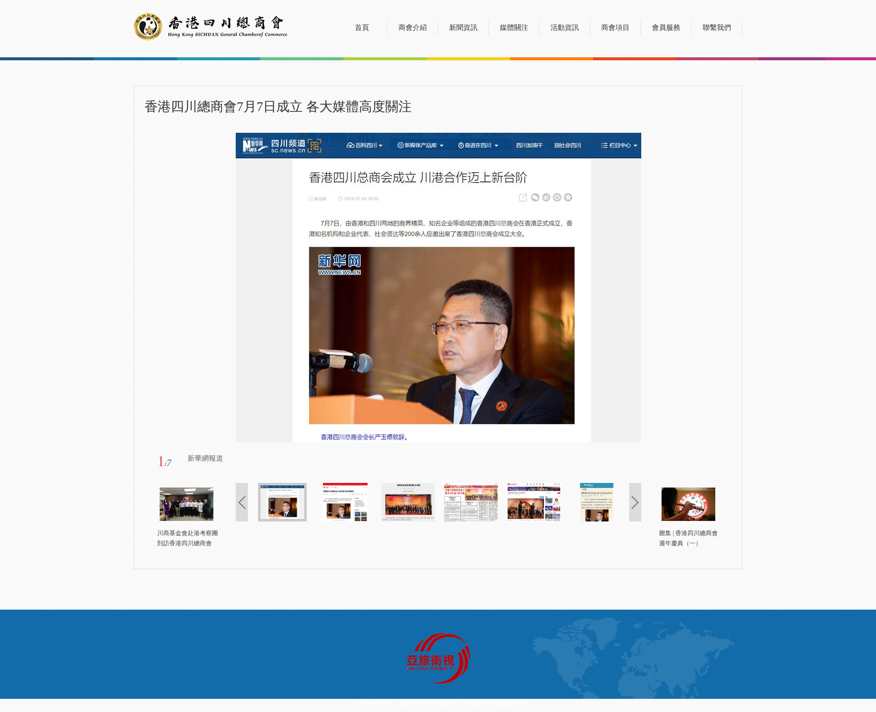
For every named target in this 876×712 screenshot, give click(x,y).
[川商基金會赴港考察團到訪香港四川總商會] (186, 518)
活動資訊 (565, 27)
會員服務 (666, 27)
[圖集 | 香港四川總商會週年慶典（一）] (688, 518)
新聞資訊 (463, 27)
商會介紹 (412, 27)
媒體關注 (514, 27)
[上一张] (298, 287)
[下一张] (579, 287)
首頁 (362, 27)
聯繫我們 (717, 27)
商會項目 (615, 27)
